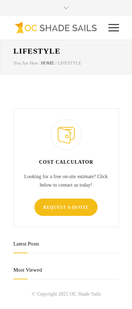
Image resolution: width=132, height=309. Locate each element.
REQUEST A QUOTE (66, 207)
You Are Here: (26, 63)
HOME (47, 63)
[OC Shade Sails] (60, 27)
